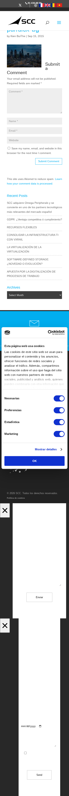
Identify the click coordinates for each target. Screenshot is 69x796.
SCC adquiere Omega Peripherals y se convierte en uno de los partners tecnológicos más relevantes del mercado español (34, 207)
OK (34, 461)
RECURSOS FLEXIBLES (22, 227)
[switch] (59, 410)
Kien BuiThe (18, 36)
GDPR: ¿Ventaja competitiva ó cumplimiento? (34, 219)
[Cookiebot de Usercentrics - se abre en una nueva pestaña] (49, 332)
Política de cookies (16, 498)
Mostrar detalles (46, 449)
